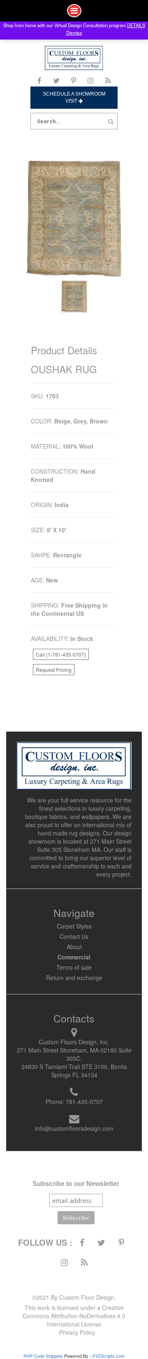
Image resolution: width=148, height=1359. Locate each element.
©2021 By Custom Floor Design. (74, 1297)
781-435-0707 (84, 1101)
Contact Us (74, 936)
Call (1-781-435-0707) (61, 654)
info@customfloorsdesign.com (74, 1128)
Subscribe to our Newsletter (75, 1183)
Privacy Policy (77, 1332)
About (74, 947)
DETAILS (136, 25)
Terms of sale (74, 967)
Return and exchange (74, 977)
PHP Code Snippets (43, 1355)
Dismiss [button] (74, 32)
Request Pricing (54, 669)
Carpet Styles (74, 926)
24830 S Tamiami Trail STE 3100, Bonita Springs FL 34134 (74, 1070)
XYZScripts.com (108, 1355)
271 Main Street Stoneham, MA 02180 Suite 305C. (74, 1054)
